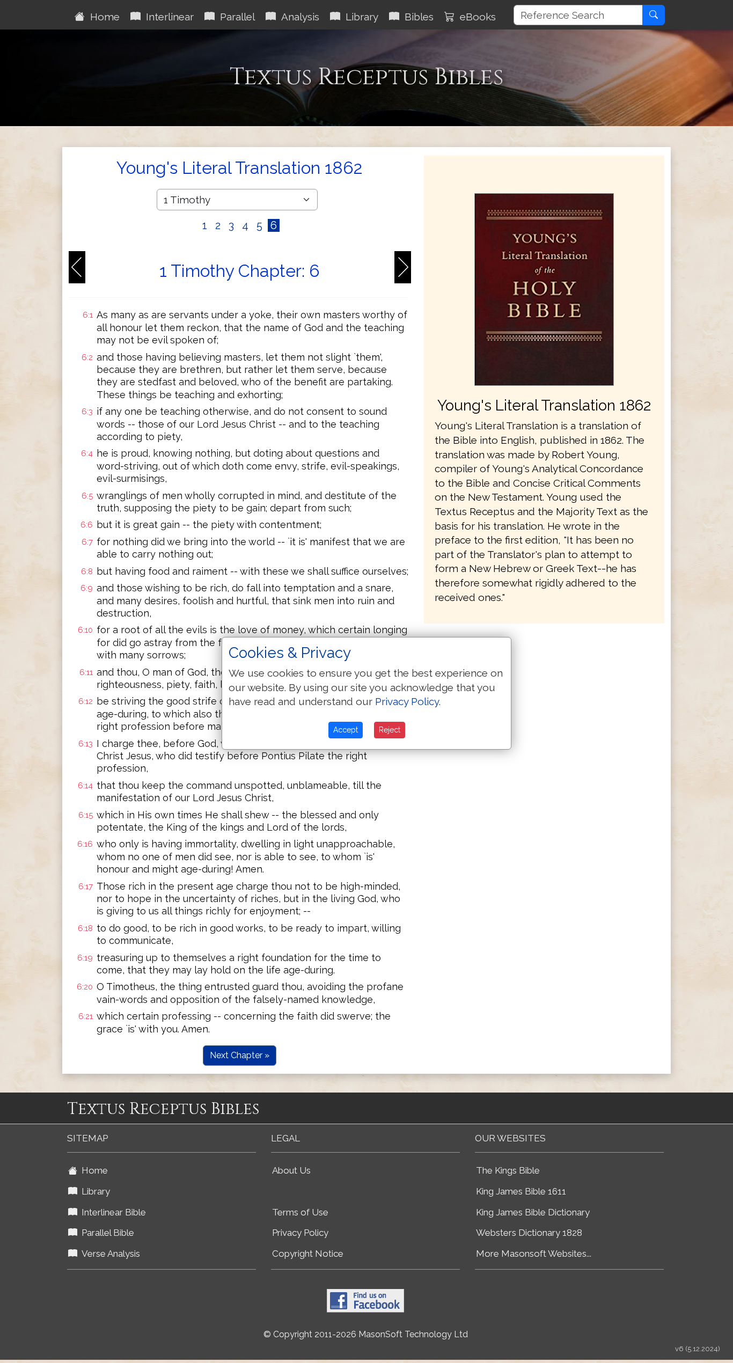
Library (359, 17)
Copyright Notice (307, 1253)
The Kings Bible (508, 1170)
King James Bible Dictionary (533, 1212)
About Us (291, 1170)
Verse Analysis (108, 1253)
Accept (345, 730)
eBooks (475, 17)
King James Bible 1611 (521, 1191)
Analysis (297, 17)
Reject (389, 730)
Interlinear (167, 17)
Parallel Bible (105, 1232)
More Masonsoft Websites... (533, 1253)
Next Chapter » (239, 1055)
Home (102, 17)
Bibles (416, 17)
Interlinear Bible (111, 1212)
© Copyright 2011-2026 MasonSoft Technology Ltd (365, 1334)
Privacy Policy (300, 1232)
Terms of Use (300, 1212)
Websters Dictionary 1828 (529, 1232)
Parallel (235, 17)
